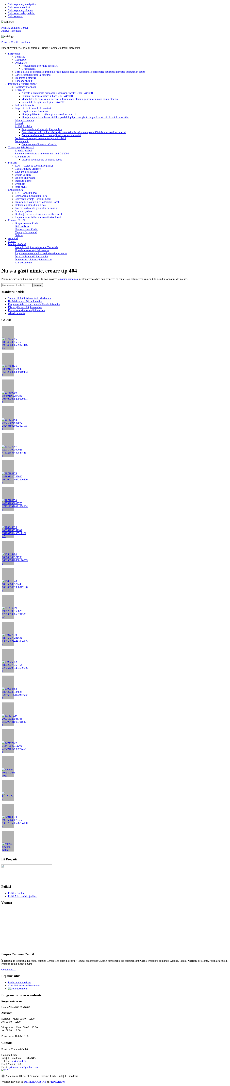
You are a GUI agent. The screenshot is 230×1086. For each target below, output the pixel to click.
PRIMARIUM (57, 1081)
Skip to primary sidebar (20, 10)
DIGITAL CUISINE (35, 1081)
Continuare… (8, 969)
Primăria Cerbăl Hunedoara (15, 42)
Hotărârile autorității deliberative (25, 301)
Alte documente (16, 313)
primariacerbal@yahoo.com (23, 1067)
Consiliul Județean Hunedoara (24, 985)
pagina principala (69, 279)
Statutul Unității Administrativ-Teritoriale (29, 298)
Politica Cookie (16, 893)
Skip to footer (15, 16)
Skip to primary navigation (22, 4)
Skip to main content (19, 7)
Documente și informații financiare (26, 310)
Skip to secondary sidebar (21, 13)
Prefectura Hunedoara (19, 982)
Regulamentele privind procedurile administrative (34, 304)
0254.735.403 (18, 1061)
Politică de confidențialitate (22, 896)
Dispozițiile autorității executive (25, 307)
